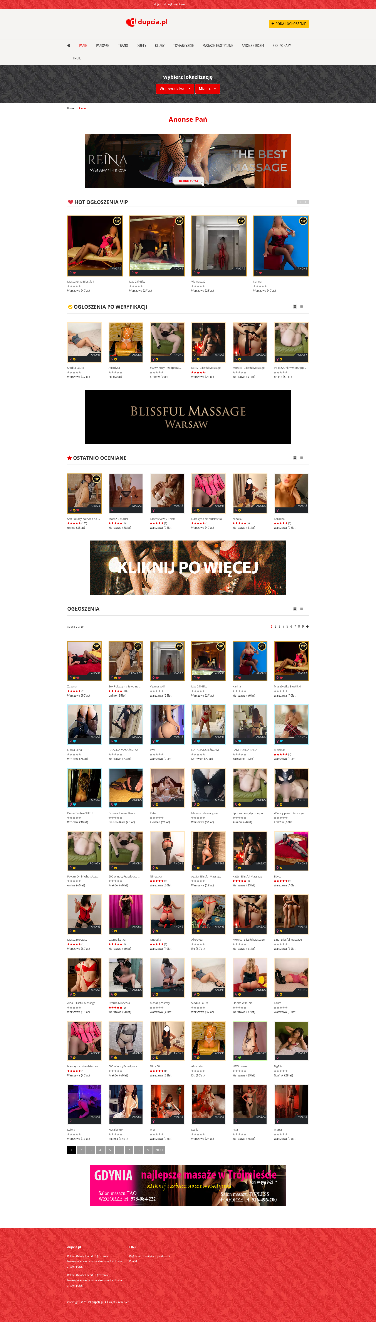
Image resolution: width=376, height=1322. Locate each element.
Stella (194, 1130)
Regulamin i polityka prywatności (149, 1256)
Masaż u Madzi (118, 519)
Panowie (102, 46)
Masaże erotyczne (218, 46)
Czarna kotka (117, 939)
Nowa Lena (74, 750)
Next (159, 1150)
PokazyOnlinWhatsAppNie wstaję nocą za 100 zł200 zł (290, 368)
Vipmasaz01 (137, 281)
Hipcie (76, 58)
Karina (195, 281)
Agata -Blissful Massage (206, 876)
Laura (277, 1003)
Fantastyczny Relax (162, 519)
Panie (83, 46)
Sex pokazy (282, 46)
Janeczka (155, 939)
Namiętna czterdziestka (206, 519)
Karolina (279, 519)
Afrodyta (114, 368)
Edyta (277, 876)
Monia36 (279, 750)
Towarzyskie (183, 46)
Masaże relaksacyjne (204, 813)
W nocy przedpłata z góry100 (290, 813)
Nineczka (156, 876)
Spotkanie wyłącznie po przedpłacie (249, 813)
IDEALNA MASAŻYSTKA (123, 750)
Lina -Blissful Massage (288, 939)
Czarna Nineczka (119, 1003)
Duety (141, 46)
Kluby (159, 46)
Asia (235, 1130)
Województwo (173, 88)
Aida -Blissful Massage (81, 1003)
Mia (152, 1130)
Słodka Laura (75, 368)
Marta (278, 1130)
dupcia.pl (97, 1302)
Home (70, 108)
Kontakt (134, 1261)
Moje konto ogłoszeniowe (169, 4)
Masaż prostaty (77, 939)
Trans (123, 46)
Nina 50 (237, 519)
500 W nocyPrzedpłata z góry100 (166, 368)
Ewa (152, 750)
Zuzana (72, 686)
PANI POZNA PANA (245, 750)
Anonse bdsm (253, 46)
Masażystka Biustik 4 (287, 686)
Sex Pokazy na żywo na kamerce (269, 281)
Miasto (206, 88)
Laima (71, 1130)
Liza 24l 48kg (75, 281)
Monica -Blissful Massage (249, 368)
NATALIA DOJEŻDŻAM (205, 750)
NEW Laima (240, 1066)
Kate (153, 813)
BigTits (278, 1066)
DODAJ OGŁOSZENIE (290, 24)
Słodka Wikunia (242, 1003)
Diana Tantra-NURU (79, 813)
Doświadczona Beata (122, 813)
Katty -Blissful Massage (206, 368)
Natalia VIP (116, 1130)
